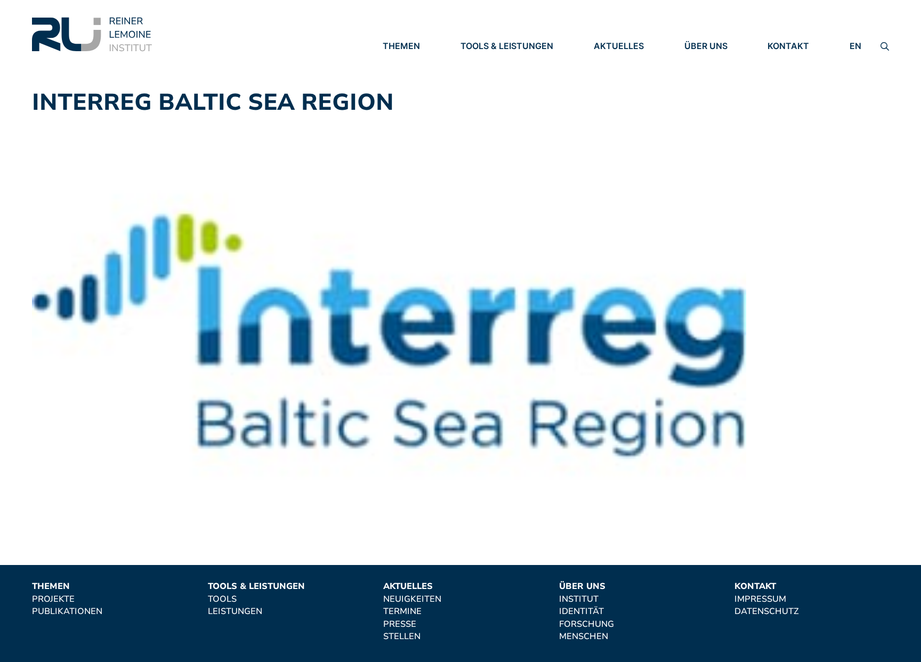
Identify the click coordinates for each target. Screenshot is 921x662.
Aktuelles (619, 46)
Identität (706, 76)
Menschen (708, 105)
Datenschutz (800, 76)
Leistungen (488, 76)
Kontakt (788, 46)
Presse (610, 90)
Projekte (404, 61)
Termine (613, 76)
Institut (704, 61)
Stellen (612, 105)
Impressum (793, 61)
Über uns (706, 46)
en (855, 46)
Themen (401, 46)
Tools (475, 61)
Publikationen (418, 76)
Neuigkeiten (623, 61)
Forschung (711, 90)
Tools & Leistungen (507, 46)
